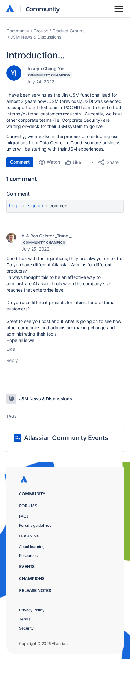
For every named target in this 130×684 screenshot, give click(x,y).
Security (26, 628)
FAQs (23, 516)
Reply (12, 360)
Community (43, 8)
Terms (24, 619)
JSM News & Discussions (35, 37)
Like (10, 349)
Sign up (35, 205)
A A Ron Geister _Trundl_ (46, 235)
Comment (20, 161)
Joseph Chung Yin (45, 68)
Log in (15, 205)
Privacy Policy (31, 610)
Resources (28, 555)
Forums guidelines (35, 525)
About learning (31, 546)
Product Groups (68, 30)
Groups (40, 30)
